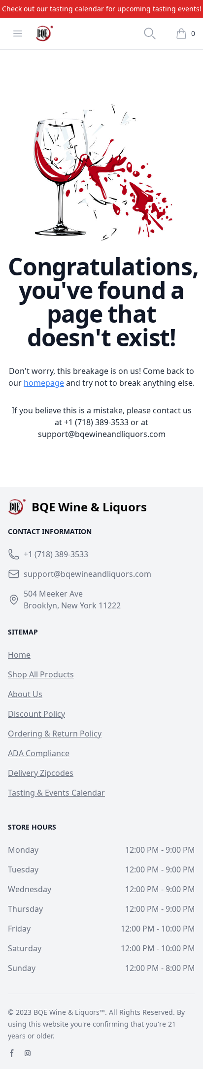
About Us (25, 694)
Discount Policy (36, 713)
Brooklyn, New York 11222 (72, 605)
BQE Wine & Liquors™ (69, 1012)
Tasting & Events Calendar (56, 792)
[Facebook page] (12, 1053)
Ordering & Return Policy (55, 733)
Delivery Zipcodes (40, 773)
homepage (44, 382)
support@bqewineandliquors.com (102, 434)
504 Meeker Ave (53, 593)
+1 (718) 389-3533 (96, 422)
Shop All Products (41, 674)
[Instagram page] (28, 1053)
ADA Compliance (38, 753)
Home (19, 654)
